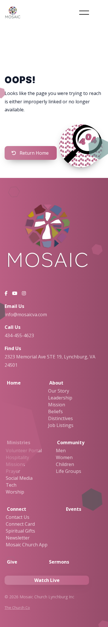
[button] (84, 13)
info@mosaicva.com (26, 314)
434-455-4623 (19, 335)
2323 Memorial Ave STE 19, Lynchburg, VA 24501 (50, 361)
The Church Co (17, 607)
